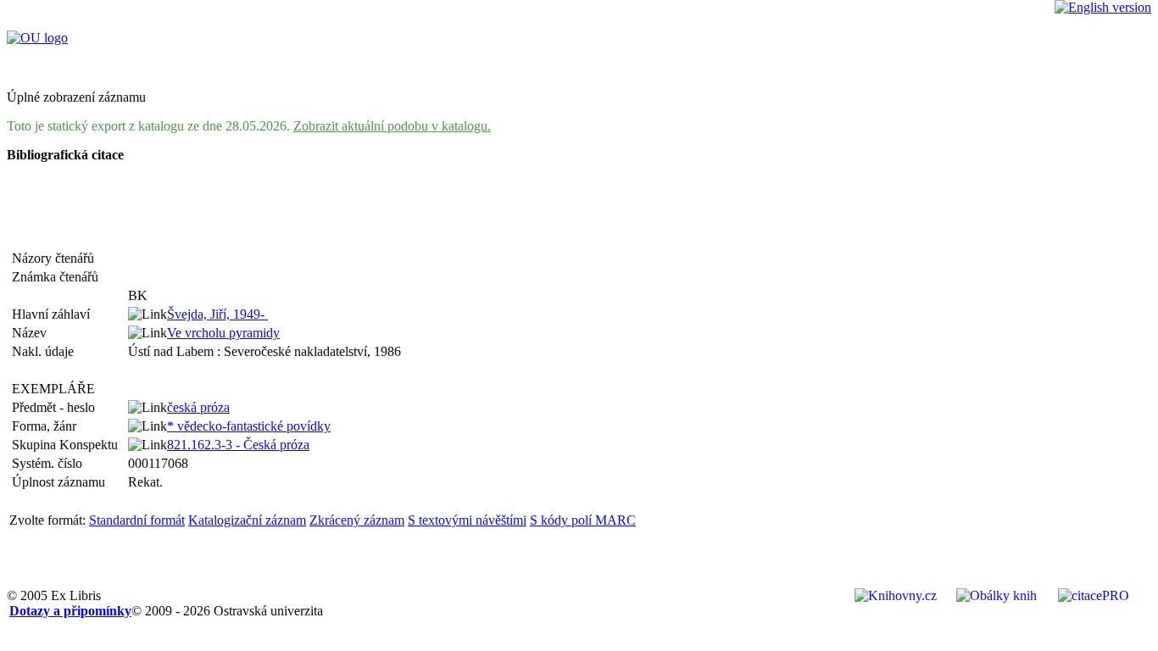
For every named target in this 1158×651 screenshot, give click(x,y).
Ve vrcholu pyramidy (223, 333)
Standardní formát (137, 520)
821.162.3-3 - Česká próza (238, 444)
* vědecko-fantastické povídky (249, 426)
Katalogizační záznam (247, 520)
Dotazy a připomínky (70, 611)
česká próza (198, 407)
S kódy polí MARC (583, 520)
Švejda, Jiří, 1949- (217, 314)
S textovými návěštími (467, 520)
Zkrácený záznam (356, 520)
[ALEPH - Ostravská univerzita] (37, 38)
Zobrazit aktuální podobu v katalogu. (392, 126)
